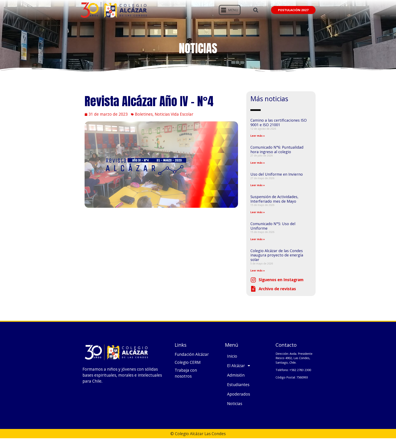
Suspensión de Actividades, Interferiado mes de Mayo (274, 199)
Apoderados (238, 394)
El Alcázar (236, 365)
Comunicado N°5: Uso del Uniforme (272, 226)
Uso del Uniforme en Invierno (276, 174)
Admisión (236, 375)
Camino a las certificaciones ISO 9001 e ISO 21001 (278, 122)
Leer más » (257, 135)
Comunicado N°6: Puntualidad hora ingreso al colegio (276, 149)
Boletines (144, 114)
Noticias (234, 403)
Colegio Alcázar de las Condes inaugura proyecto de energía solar (276, 255)
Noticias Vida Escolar (174, 114)
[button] (229, 10)
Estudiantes (238, 384)
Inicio (232, 356)
